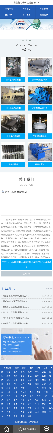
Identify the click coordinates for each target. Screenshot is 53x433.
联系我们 (44, 15)
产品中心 (26, 9)
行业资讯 (9, 15)
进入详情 (26, 274)
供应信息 (44, 9)
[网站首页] (6, 429)
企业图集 (26, 15)
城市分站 (7, 368)
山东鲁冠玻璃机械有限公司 (26, 2)
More (48, 289)
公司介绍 (9, 9)
